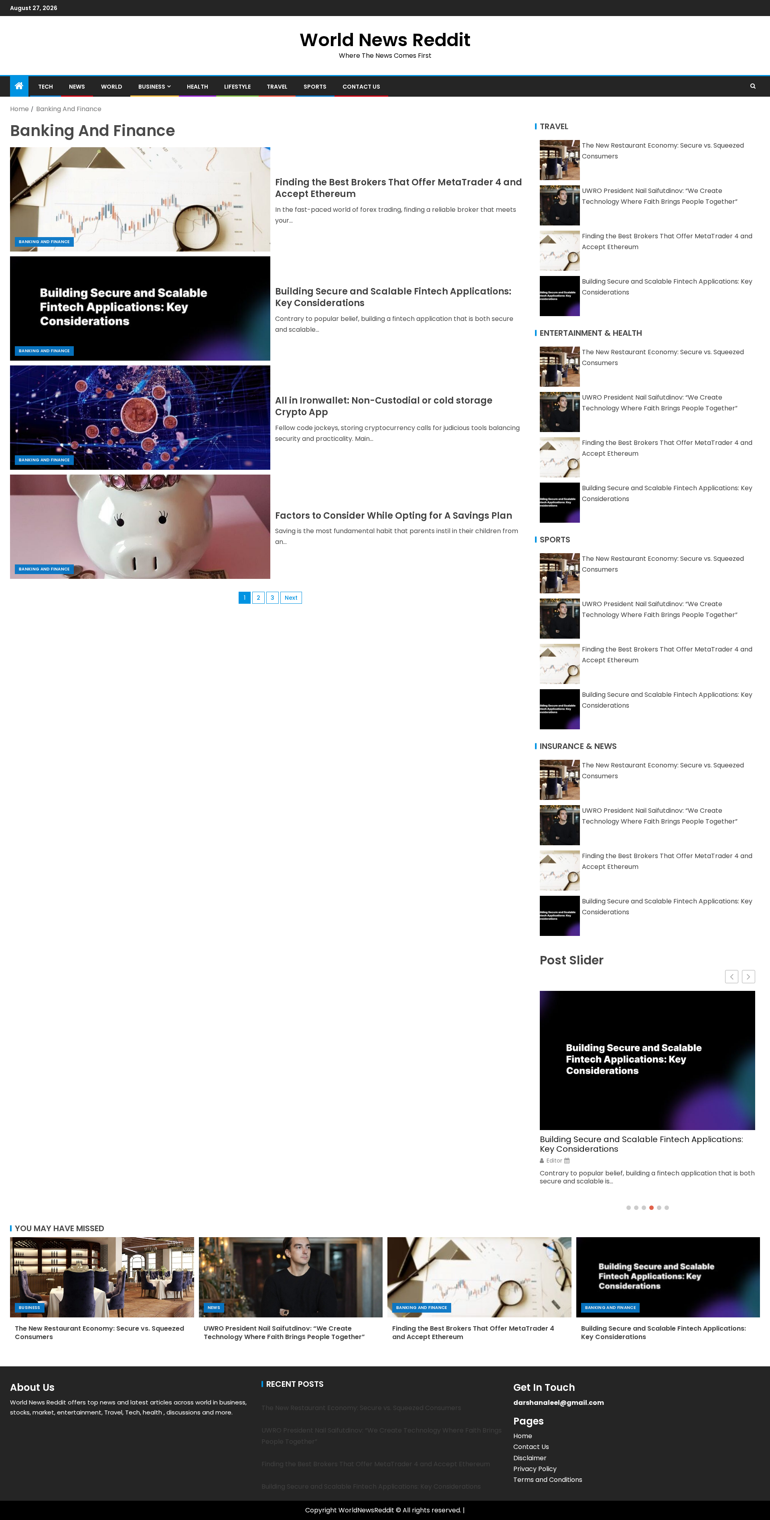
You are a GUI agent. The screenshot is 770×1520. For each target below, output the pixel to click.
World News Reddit (385, 40)
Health (197, 87)
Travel (277, 87)
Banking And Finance (44, 242)
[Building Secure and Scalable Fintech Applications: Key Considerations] (140, 308)
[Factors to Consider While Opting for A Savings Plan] (140, 527)
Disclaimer (530, 1458)
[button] (748, 976)
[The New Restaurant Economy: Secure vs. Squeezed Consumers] (102, 1277)
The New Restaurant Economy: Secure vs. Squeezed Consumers (99, 1332)
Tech (45, 87)
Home (522, 1436)
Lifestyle (237, 87)
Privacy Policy (535, 1468)
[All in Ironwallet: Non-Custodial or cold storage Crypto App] (140, 417)
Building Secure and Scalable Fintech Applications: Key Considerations (393, 297)
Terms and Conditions (547, 1479)
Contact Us (361, 87)
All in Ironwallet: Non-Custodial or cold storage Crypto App (383, 406)
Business (151, 87)
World (111, 87)
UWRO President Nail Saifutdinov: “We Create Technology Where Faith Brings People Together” (284, 1332)
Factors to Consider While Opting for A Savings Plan (393, 515)
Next (291, 598)
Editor (554, 1160)
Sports (315, 87)
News (77, 87)
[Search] (753, 86)
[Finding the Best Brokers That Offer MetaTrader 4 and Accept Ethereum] (140, 199)
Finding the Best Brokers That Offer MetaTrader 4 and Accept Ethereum (398, 188)
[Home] (19, 86)
